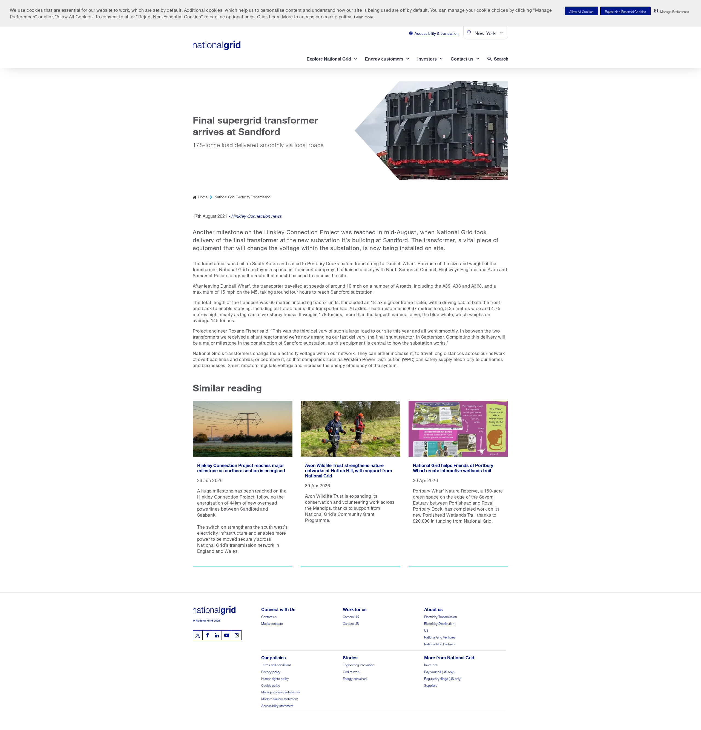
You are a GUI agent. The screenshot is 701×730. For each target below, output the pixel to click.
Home (203, 196)
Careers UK (351, 616)
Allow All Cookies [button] (581, 11)
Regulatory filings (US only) (442, 678)
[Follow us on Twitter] (197, 635)
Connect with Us (278, 609)
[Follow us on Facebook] (207, 635)
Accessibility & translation (437, 32)
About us (433, 609)
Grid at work (351, 671)
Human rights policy (275, 678)
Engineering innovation (358, 664)
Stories (350, 657)
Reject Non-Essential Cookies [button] (625, 11)
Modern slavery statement (279, 698)
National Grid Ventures (439, 637)
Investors (430, 664)
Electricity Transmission (440, 616)
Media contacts (272, 623)
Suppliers (430, 685)
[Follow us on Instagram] (236, 635)
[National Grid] (216, 45)
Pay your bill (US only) (439, 671)
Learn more (363, 16)
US (426, 630)
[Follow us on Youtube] (227, 635)
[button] (671, 11)
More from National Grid (449, 657)
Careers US (351, 623)
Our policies (273, 657)
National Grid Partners (439, 643)
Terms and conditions (276, 664)
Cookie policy (270, 685)
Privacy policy (271, 671)
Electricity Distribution (439, 623)
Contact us (269, 616)
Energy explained (355, 678)
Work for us (355, 609)
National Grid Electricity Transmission (243, 196)
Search (501, 58)
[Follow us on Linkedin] (217, 635)
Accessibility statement (277, 705)
